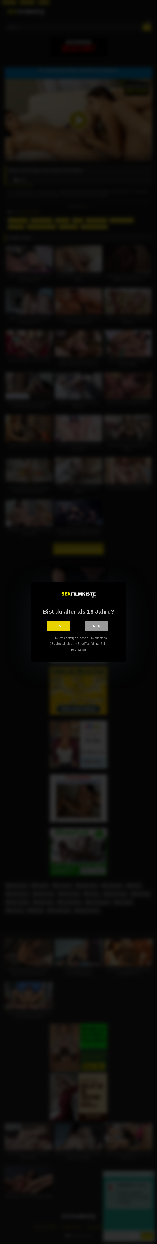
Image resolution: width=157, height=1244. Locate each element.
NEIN (97, 626)
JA (59, 626)
